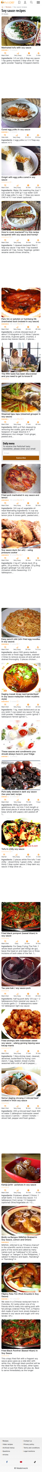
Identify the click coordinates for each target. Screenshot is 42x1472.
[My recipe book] (19, 2)
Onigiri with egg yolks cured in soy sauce (18, 178)
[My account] (25, 2)
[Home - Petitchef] (2, 7)
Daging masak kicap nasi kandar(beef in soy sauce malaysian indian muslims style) (20, 696)
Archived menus (8, 1448)
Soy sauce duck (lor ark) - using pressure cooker (17, 551)
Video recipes (8, 1444)
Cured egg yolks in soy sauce (15, 129)
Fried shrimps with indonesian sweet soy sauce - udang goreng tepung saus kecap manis (20, 1043)
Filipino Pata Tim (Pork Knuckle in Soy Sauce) (20, 1295)
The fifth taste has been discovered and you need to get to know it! (19, 375)
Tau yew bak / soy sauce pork (16, 988)
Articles (5, 1455)
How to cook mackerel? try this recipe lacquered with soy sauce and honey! (20, 233)
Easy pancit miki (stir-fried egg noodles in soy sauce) (20, 640)
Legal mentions (29, 1451)
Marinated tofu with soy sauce (16, 47)
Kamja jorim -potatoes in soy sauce (18, 1184)
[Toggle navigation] (38, 2)
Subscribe (21, 458)
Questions (6, 1451)
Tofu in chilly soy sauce (12, 849)
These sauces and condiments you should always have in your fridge (18, 752)
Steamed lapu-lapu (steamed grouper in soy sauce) (21, 415)
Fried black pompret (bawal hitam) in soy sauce (19, 934)
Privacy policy (29, 1444)
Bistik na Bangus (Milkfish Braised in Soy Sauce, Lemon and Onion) (19, 1238)
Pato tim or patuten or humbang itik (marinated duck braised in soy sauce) (20, 320)
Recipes (5, 1441)
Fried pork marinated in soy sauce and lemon (20, 496)
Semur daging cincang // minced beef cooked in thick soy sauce (19, 1099)
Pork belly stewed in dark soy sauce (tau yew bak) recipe (19, 792)
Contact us (28, 1441)
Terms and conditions (32, 1448)
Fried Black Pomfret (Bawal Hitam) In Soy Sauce (19, 1351)
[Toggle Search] (31, 2)
